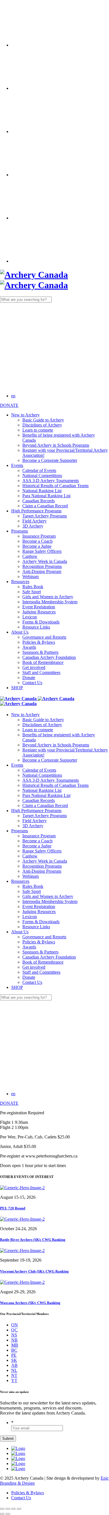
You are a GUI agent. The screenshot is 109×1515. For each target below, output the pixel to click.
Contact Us (32, 682)
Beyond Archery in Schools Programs (55, 445)
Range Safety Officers (41, 551)
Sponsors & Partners (40, 652)
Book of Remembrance (42, 662)
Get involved (33, 667)
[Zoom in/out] (19, 1509)
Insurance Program (39, 536)
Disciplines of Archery (42, 425)
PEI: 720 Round (12, 1208)
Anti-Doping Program (41, 571)
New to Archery (25, 414)
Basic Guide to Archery (43, 420)
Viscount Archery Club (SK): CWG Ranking (34, 1271)
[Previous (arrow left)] (2, 1514)
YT (14, 1380)
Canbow (29, 556)
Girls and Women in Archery (47, 596)
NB (14, 1340)
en (13, 395)
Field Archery (34, 521)
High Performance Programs (36, 510)
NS (14, 1335)
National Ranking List (41, 490)
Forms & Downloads (41, 622)
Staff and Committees (41, 672)
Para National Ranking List (46, 495)
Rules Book (32, 586)
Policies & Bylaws (38, 642)
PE (13, 1355)
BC (14, 1350)
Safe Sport (31, 591)
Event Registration (38, 606)
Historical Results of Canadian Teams (55, 485)
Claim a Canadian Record (45, 505)
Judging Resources (39, 611)
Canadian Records (38, 500)
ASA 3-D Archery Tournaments (50, 480)
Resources (20, 581)
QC (14, 1330)
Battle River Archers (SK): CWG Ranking (32, 1239)
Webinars (30, 576)
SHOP (17, 687)
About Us (20, 632)
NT (14, 1375)
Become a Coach (37, 541)
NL (14, 1370)
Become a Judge (36, 546)
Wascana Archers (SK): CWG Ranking (30, 1303)
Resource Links (36, 627)
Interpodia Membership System (49, 601)
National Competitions (42, 475)
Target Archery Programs (44, 516)
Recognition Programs (42, 566)
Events (17, 465)
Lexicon (29, 617)
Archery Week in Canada (44, 561)
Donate (28, 677)
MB (14, 1345)
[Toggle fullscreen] (13, 1509)
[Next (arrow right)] (8, 1514)
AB (14, 1365)
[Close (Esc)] (2, 1509)
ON (14, 1325)
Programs (19, 531)
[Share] (8, 1509)
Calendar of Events (39, 470)
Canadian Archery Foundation (49, 657)
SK (14, 1360)
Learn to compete (37, 430)
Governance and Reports (44, 637)
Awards (29, 647)
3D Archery (32, 526)
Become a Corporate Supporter (49, 460)
